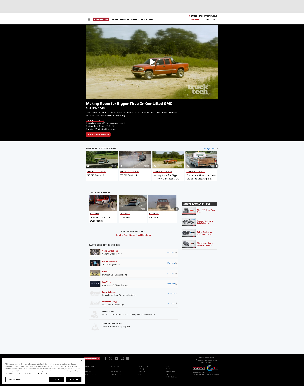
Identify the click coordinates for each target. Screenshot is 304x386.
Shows (115, 20)
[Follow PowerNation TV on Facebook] (105, 358)
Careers (168, 374)
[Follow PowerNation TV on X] (110, 358)
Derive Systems (109, 261)
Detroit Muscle (89, 366)
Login (206, 20)
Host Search (115, 366)
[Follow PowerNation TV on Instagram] (122, 358)
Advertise (141, 371)
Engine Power (89, 369)
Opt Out (168, 369)
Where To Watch (139, 20)
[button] (89, 19)
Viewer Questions (144, 366)
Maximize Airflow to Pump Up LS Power (205, 244)
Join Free (195, 20)
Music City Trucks (90, 374)
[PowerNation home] (92, 360)
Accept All (74, 379)
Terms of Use (170, 371)
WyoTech (106, 282)
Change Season (210, 148)
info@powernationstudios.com (206, 360)
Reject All (56, 379)
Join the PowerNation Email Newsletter (133, 235)
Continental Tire (110, 251)
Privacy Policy (42, 373)
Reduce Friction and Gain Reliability (205, 222)
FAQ (139, 374)
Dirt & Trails (88, 371)
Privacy (168, 366)
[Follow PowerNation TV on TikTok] (127, 358)
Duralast (106, 271)
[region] (43, 371)
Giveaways (115, 369)
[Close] (81, 360)
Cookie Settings (15, 379)
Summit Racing (109, 292)
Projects (124, 20)
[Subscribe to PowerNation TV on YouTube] (116, 358)
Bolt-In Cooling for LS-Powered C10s (204, 233)
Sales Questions (144, 369)
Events (152, 20)
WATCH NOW (204, 16)
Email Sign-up (116, 371)
